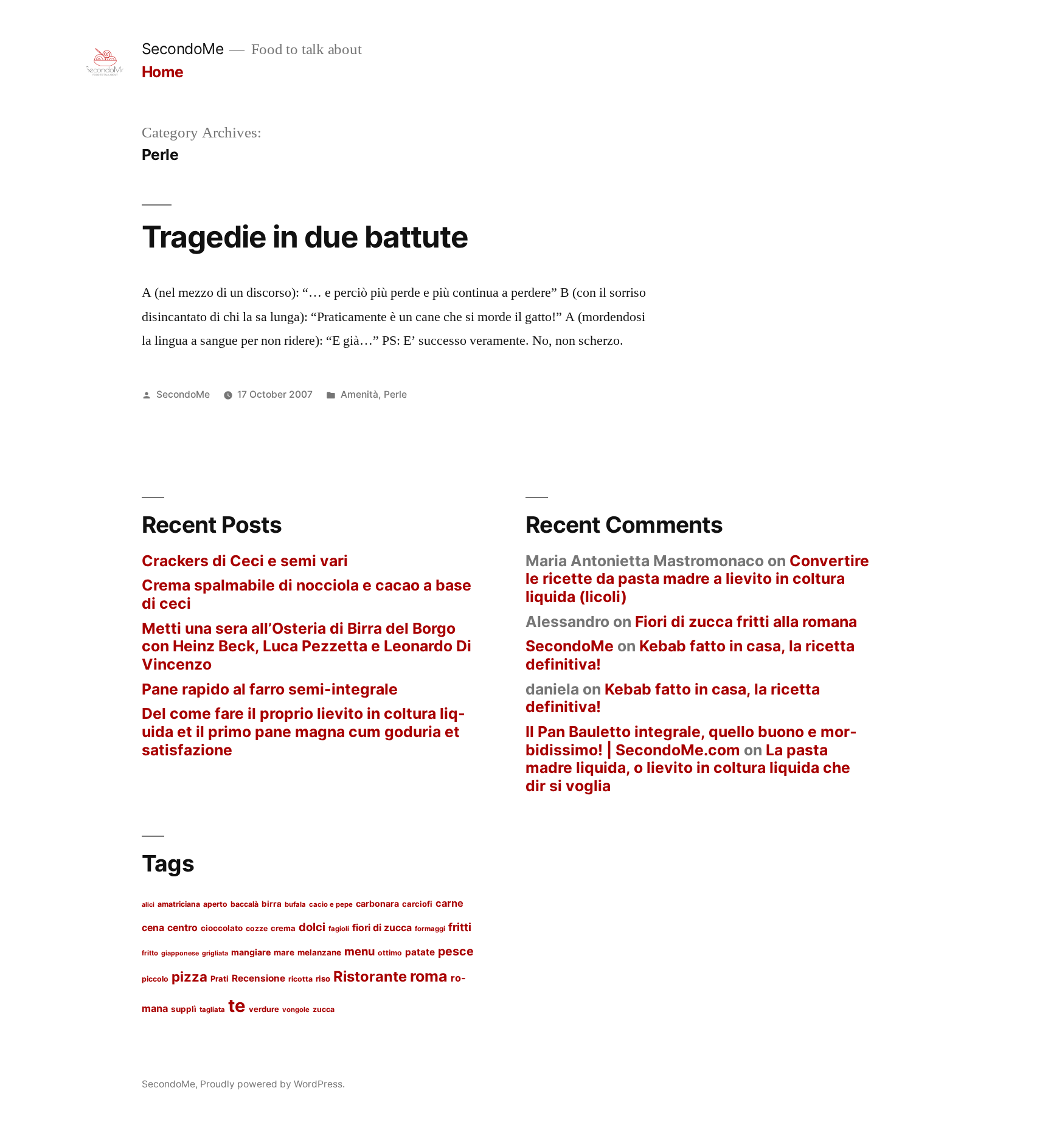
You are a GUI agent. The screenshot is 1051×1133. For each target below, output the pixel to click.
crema (283, 928)
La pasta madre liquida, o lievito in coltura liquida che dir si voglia (688, 768)
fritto (150, 953)
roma (429, 976)
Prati (219, 978)
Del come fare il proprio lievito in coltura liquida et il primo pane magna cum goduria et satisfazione (303, 731)
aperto (215, 904)
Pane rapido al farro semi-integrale (270, 689)
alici (148, 905)
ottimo (390, 952)
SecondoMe (183, 49)
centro (182, 928)
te (237, 1005)
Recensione (258, 978)
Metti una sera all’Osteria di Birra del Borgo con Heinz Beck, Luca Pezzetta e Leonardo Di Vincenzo (306, 646)
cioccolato (222, 928)
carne (449, 903)
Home (163, 72)
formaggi (430, 928)
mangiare (251, 952)
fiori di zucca (382, 928)
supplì (183, 1009)
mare (284, 952)
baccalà (244, 904)
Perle (395, 394)
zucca (324, 1009)
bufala (295, 904)
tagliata (212, 1009)
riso (323, 978)
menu (359, 951)
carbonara (377, 903)
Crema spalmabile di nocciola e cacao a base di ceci (306, 594)
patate (420, 952)
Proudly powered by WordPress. (272, 1084)
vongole (296, 1009)
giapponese (180, 953)
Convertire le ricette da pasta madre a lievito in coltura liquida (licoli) (697, 579)
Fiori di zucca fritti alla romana (746, 621)
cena (153, 928)
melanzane (319, 952)
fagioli (338, 928)
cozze (257, 928)
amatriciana (179, 904)
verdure (264, 1009)
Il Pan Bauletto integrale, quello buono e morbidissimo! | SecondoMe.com (691, 740)
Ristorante (370, 976)
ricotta (300, 978)
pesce (456, 951)
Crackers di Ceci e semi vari (245, 561)
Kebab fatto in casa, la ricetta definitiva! (690, 655)
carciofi (417, 904)
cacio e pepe (331, 904)
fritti (459, 927)
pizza (189, 976)
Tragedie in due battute (305, 236)
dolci (312, 927)
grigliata (215, 953)
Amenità (359, 394)
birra (272, 904)
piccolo (155, 978)
